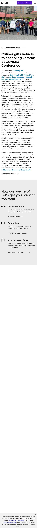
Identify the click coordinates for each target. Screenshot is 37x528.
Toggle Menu (35, 3)
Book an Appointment (24, 3)
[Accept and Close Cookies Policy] (35, 515)
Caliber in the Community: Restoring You (16, 170)
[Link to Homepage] (4, 3)
